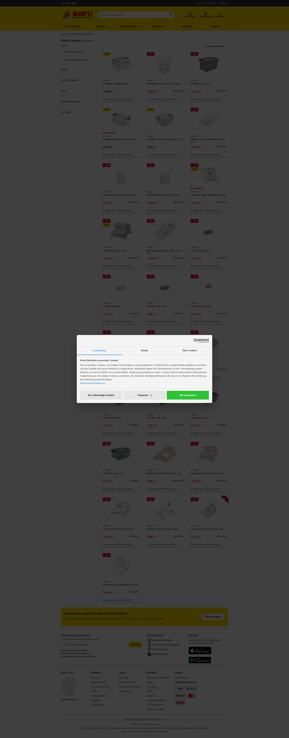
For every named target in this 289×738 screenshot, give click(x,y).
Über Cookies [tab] (189, 350)
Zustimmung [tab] (99, 350)
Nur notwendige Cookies (101, 395)
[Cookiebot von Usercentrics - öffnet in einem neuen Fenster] (196, 340)
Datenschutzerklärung (92, 383)
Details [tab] (144, 350)
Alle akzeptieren (187, 395)
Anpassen (143, 395)
